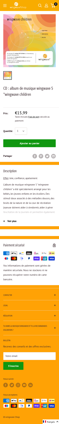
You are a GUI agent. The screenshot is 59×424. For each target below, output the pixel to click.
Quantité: (8, 131)
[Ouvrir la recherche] (40, 5)
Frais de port (33, 116)
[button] (51, 421)
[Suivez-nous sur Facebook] (5, 385)
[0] (53, 6)
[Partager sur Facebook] (34, 156)
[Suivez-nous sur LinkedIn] (30, 385)
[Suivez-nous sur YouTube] (24, 385)
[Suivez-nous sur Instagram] (18, 385)
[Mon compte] (46, 5)
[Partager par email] (53, 156)
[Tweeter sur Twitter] (47, 156)
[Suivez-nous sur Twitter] (12, 385)
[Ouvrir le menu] (5, 5)
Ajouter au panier (29, 143)
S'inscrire (13, 366)
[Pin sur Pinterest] (41, 156)
